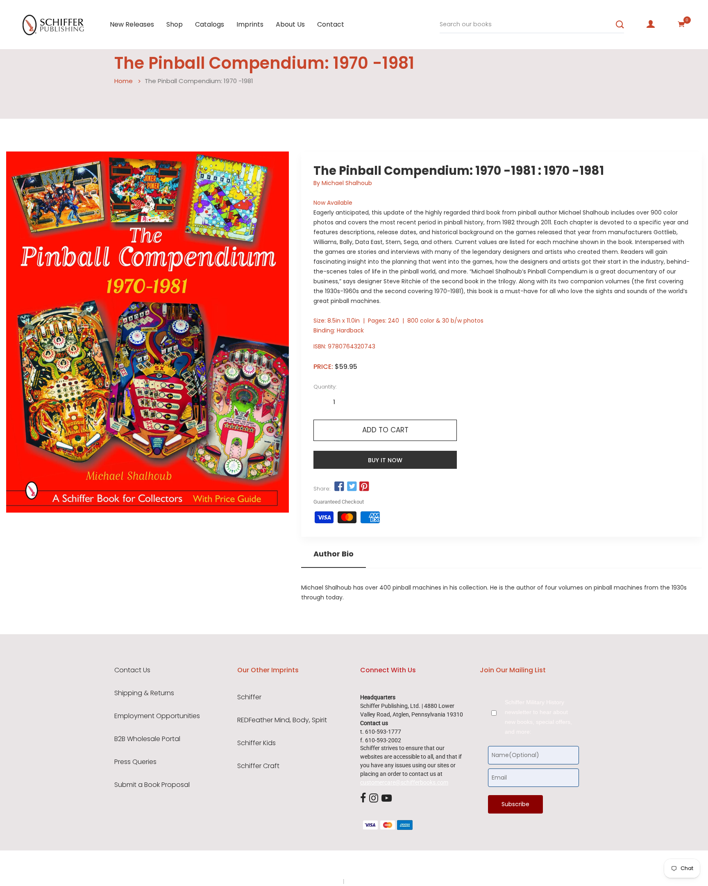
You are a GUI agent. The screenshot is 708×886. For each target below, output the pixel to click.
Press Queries (135, 762)
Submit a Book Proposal (152, 785)
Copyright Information (373, 881)
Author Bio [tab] (333, 554)
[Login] (651, 24)
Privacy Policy (324, 881)
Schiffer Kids (256, 743)
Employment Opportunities (157, 716)
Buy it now (385, 460)
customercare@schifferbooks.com (404, 782)
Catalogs (209, 24)
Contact (330, 24)
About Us (290, 24)
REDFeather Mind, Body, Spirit (282, 720)
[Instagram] (373, 798)
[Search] (620, 24)
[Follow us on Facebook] (339, 487)
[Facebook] (363, 798)
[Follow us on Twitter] (351, 487)
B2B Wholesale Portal (147, 739)
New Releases (132, 24)
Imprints (249, 24)
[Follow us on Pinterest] (364, 487)
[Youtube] (386, 798)
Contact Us (132, 670)
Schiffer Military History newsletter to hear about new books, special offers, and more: (538, 717)
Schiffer (249, 697)
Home (123, 81)
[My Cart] (681, 24)
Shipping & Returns (144, 693)
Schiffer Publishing (375, 865)
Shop (174, 24)
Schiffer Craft (258, 766)
